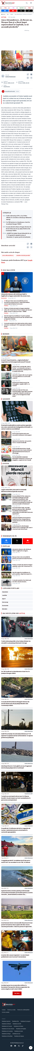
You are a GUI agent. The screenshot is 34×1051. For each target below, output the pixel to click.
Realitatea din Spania (19, 1036)
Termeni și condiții (11, 1009)
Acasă (4, 14)
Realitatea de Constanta (7, 1031)
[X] (21, 11)
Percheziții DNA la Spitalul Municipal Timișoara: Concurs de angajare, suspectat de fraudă (22, 458)
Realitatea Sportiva (6, 1021)
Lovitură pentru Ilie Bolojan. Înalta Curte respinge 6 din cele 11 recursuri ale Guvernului (22, 527)
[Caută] (26, 3)
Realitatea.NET (29, 793)
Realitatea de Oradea (18, 1026)
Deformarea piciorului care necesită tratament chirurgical (21, 434)
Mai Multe (17, 993)
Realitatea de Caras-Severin (8, 1028)
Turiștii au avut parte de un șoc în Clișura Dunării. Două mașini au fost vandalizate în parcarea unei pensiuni (16, 798)
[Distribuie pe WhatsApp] (27, 77)
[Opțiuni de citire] (30, 1047)
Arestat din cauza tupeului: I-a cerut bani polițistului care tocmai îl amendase (15, 956)
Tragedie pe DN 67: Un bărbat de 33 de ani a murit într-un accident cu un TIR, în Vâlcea (15, 861)
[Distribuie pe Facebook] (31, 74)
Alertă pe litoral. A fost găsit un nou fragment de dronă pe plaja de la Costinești (16, 767)
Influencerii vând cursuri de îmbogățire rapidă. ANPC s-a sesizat (21, 384)
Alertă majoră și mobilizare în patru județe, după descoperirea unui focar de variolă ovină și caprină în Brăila (18, 317)
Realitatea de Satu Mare (7, 1036)
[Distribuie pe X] (31, 77)
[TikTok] (29, 11)
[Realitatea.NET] (8, 3)
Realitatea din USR (17, 1023)
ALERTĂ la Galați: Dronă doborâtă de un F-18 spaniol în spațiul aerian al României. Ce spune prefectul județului (19, 235)
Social (5, 320)
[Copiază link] (27, 74)
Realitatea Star (15, 1021)
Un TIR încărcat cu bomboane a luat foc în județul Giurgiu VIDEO (18, 223)
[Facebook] (5, 11)
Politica (6, 305)
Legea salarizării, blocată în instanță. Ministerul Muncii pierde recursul (14, 490)
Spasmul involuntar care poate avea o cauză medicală (21, 441)
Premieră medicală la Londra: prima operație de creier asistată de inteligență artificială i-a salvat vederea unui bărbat (16, 427)
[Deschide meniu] (31, 3)
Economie (4, 298)
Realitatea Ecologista (25, 1021)
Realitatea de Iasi (16, 1033)
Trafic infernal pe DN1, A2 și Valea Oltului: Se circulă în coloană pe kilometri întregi (18, 217)
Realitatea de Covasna (7, 1026)
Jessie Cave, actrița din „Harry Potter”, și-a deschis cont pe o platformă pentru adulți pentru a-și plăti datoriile (21, 369)
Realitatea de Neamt (6, 1023)
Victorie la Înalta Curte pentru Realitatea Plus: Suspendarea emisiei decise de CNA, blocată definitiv (21, 520)
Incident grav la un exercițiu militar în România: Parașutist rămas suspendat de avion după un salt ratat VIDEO (15, 987)
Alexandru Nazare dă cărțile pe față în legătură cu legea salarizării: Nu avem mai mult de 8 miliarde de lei (15, 296)
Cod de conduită (5, 1012)
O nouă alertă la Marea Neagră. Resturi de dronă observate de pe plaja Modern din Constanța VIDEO (18, 228)
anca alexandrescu (8, 255)
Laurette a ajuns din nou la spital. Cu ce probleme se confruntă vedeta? (22, 376)
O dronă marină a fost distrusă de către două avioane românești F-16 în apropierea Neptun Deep (18, 325)
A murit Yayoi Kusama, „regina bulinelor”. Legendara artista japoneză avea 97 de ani (15, 361)
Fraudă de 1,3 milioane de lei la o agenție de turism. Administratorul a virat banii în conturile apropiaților (15, 830)
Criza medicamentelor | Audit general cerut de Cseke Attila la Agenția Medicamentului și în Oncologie (22, 451)
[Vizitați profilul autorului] (2, 76)
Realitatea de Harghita (21, 1028)
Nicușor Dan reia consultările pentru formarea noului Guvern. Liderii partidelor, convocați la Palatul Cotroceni (17, 302)
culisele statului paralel (23, 255)
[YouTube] (13, 11)
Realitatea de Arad (19, 1031)
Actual (12, 14)
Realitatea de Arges (6, 1033)
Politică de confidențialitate (23, 1009)
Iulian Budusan (10, 77)
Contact (3, 1009)
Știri (8, 14)
